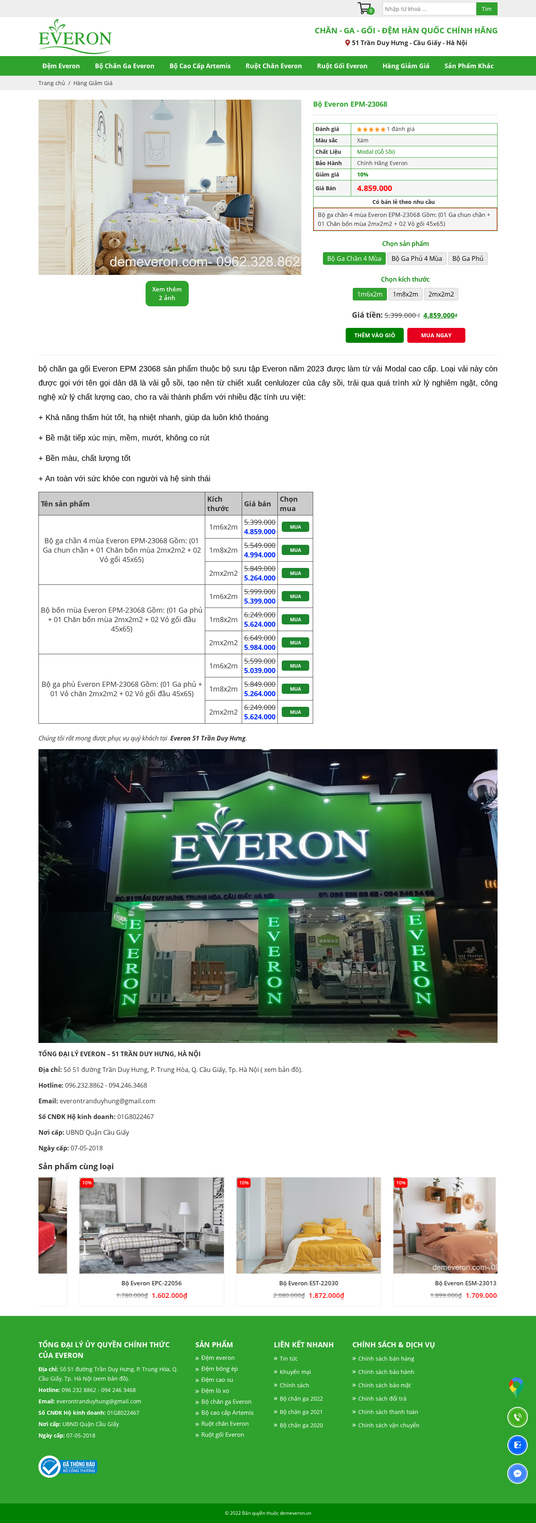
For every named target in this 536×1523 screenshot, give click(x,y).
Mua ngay (436, 335)
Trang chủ (51, 83)
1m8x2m (405, 294)
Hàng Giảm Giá (406, 66)
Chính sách (294, 1385)
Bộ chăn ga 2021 (301, 1412)
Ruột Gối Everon (342, 66)
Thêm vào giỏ (374, 335)
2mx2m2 (441, 294)
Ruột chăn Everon (225, 1423)
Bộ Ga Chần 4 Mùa (354, 258)
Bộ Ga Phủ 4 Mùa (417, 258)
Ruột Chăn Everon (274, 66)
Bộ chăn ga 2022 (301, 1398)
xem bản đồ (281, 1069)
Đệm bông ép (219, 1368)
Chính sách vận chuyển (388, 1425)
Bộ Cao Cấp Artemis (200, 66)
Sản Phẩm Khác (469, 66)
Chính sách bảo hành (386, 1372)
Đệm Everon (61, 66)
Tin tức (289, 1358)
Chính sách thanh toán (388, 1412)
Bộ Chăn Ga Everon (125, 66)
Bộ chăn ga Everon (226, 1401)
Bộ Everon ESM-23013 (425, 1283)
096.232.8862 (84, 1085)
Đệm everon (218, 1357)
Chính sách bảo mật (384, 1385)
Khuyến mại (295, 1372)
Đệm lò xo (215, 1390)
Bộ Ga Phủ (467, 258)
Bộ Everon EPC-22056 (111, 1283)
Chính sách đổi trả (382, 1398)
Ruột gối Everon (222, 1434)
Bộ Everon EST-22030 (268, 1283)
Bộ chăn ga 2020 (301, 1425)
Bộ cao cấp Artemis (227, 1412)
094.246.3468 (128, 1085)
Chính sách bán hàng (386, 1358)
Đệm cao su (217, 1379)
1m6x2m (370, 294)
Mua (295, 527)
